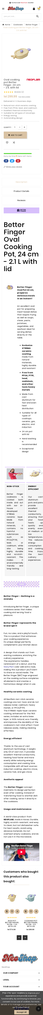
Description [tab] (21, 182)
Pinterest (18, 161)
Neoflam (24, 3)
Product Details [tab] (21, 191)
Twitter (12, 161)
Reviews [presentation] (21, 200)
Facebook (6, 161)
